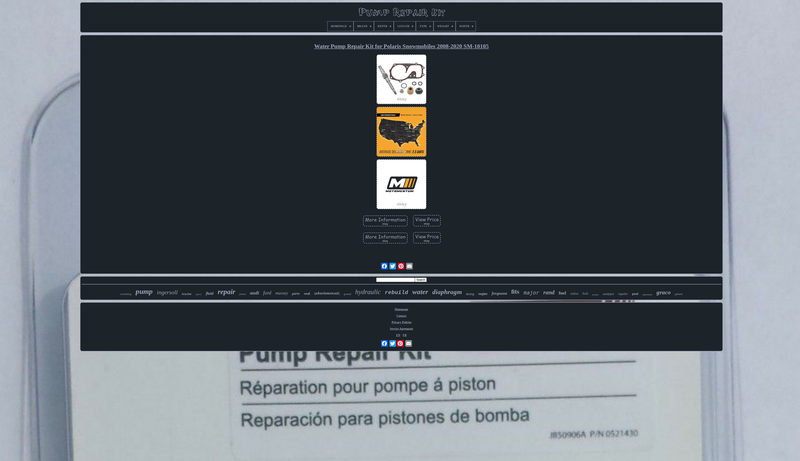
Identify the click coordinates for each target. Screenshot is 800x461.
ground (347, 294)
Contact (401, 315)
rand (549, 292)
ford (267, 293)
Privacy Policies (401, 322)
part (199, 294)
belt (585, 294)
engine (483, 294)
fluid (210, 293)
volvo (574, 293)
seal (307, 293)
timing (470, 294)
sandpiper (608, 294)
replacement (647, 294)
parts (296, 294)
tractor (187, 294)
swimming (125, 294)
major (531, 293)
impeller (623, 294)
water (420, 292)
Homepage (401, 309)
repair (226, 292)
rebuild (396, 292)
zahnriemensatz (327, 293)
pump (144, 291)
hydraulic (368, 292)
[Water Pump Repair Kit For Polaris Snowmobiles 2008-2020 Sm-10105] (401, 80)
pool (635, 294)
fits (515, 291)
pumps (595, 294)
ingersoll (167, 292)
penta (242, 294)
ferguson (499, 293)
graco (663, 292)
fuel (562, 293)
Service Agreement (401, 328)
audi (254, 293)
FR (405, 335)
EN (398, 335)
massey (281, 293)
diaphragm (447, 292)
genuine (679, 294)
